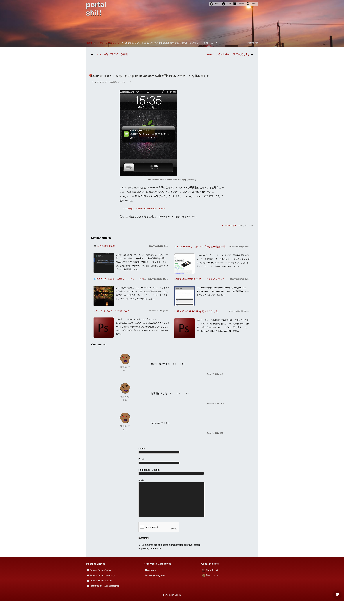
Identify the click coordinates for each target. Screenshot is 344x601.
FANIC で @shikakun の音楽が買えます (228, 54)
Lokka (178, 595)
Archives (241, 4)
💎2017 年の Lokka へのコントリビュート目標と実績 (122, 279)
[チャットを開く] (337, 594)
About (228, 4)
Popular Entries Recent (101, 581)
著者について (212, 575)
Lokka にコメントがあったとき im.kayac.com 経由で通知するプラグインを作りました (150, 76)
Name (141, 448)
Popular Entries (95, 563)
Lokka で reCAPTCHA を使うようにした (196, 311)
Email (142, 459)
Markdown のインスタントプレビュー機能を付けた (202, 246)
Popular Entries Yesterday (102, 575)
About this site (212, 570)
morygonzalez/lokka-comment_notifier (145, 208)
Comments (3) (229, 225)
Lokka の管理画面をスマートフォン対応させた (199, 279)
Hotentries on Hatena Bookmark (104, 586)
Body (141, 480)
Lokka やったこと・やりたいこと (112, 310)
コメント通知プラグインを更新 (111, 54)
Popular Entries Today (100, 570)
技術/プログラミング (122, 82)
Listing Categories (156, 575)
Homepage (144, 470)
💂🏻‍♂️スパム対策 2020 (104, 246)
